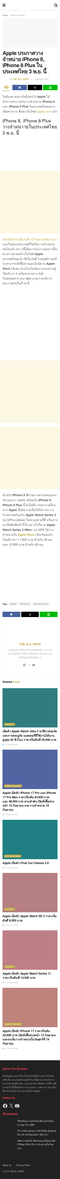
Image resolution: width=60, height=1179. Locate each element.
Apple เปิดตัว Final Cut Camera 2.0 (25, 863)
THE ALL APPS (21, 79)
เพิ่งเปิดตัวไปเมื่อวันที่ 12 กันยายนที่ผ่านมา (29, 239)
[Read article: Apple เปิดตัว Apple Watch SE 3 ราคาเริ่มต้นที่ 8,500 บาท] (30, 892)
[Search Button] (56, 5)
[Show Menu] (4, 5)
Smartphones (13, 786)
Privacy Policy (23, 1165)
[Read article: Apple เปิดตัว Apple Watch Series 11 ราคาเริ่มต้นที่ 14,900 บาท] (30, 950)
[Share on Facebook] (19, 87)
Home (5, 15)
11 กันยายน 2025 (11, 744)
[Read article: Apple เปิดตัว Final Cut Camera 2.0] (30, 839)
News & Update (18, 15)
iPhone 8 (25, 603)
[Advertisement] (30, 202)
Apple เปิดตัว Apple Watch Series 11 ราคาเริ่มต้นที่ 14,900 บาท (26, 975)
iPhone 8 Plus (41, 603)
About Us (7, 1165)
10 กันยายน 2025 (11, 814)
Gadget (9, 724)
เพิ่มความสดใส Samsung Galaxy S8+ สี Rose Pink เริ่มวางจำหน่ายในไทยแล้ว (36, 1144)
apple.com (44, 111)
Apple (13, 603)
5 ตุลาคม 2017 (42, 79)
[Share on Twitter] (35, 87)
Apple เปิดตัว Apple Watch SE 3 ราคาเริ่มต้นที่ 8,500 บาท (29, 918)
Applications (12, 856)
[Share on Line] (50, 87)
